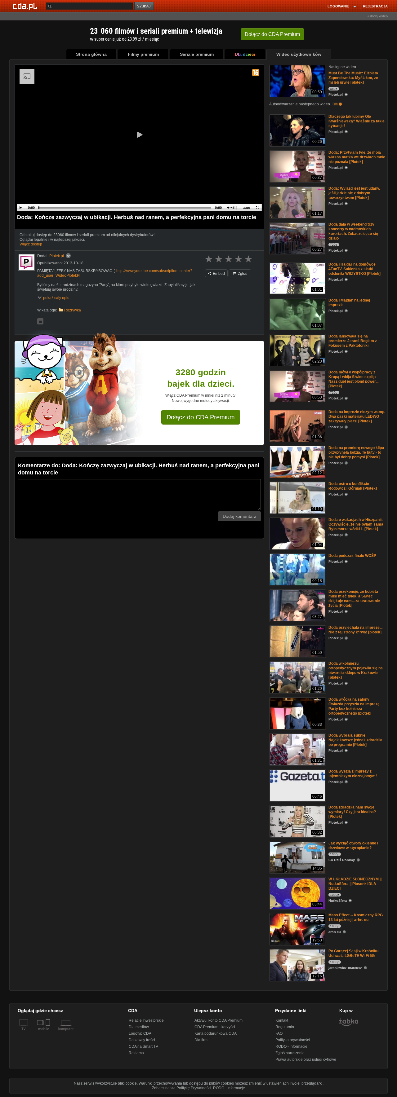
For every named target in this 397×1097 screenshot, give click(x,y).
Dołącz (272, 34)
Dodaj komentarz (239, 516)
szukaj (144, 6)
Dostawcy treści (142, 1040)
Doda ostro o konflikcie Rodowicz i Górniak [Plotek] (352, 486)
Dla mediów (139, 1027)
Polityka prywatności (292, 1040)
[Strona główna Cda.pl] (26, 6)
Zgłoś (242, 273)
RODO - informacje (291, 1046)
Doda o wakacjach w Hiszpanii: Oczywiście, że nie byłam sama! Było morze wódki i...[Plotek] (356, 524)
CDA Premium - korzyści (214, 1027)
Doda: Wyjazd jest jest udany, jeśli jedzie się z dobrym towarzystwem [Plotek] (354, 193)
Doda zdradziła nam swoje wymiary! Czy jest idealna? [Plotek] (352, 812)
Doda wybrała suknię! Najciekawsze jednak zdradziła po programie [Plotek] (355, 740)
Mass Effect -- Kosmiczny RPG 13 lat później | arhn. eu (355, 917)
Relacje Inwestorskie (146, 1020)
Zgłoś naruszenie (290, 1053)
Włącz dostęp (31, 244)
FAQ (279, 1033)
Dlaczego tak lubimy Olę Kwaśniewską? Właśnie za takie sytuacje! (356, 121)
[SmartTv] (48, 1032)
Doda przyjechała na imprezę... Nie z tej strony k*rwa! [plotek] (355, 629)
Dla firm (200, 1040)
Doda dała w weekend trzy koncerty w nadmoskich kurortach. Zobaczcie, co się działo (353, 231)
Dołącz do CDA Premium (201, 417)
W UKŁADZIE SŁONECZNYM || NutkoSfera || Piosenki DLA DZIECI (354, 884)
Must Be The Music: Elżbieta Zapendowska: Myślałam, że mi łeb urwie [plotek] (353, 78)
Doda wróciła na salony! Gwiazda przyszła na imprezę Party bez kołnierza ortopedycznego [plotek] (354, 706)
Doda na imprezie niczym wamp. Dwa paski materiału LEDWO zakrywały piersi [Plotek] (356, 416)
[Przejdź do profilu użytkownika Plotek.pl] (26, 262)
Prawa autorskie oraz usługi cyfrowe (305, 1059)
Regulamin (284, 1027)
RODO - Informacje (229, 1088)
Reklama (136, 1053)
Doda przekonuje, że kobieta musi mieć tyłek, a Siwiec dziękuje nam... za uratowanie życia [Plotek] (354, 598)
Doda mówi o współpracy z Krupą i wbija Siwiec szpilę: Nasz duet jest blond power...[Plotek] (353, 379)
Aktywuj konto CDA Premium (218, 1020)
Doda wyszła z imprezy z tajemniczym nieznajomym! (352, 773)
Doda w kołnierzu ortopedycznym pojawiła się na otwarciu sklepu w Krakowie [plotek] (355, 670)
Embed (218, 273)
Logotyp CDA (140, 1033)
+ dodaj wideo (377, 16)
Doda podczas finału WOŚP (352, 555)
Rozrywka (72, 310)
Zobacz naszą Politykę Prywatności (181, 1088)
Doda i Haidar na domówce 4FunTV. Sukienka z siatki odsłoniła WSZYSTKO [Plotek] (354, 269)
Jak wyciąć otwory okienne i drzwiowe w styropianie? (353, 845)
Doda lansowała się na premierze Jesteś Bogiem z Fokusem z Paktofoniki (352, 341)
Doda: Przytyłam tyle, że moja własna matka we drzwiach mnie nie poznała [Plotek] (356, 157)
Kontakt (281, 1020)
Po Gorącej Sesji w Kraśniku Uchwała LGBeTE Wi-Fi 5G (353, 953)
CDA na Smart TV (143, 1046)
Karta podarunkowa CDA (215, 1033)
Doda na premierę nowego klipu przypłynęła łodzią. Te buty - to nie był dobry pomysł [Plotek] (356, 452)
